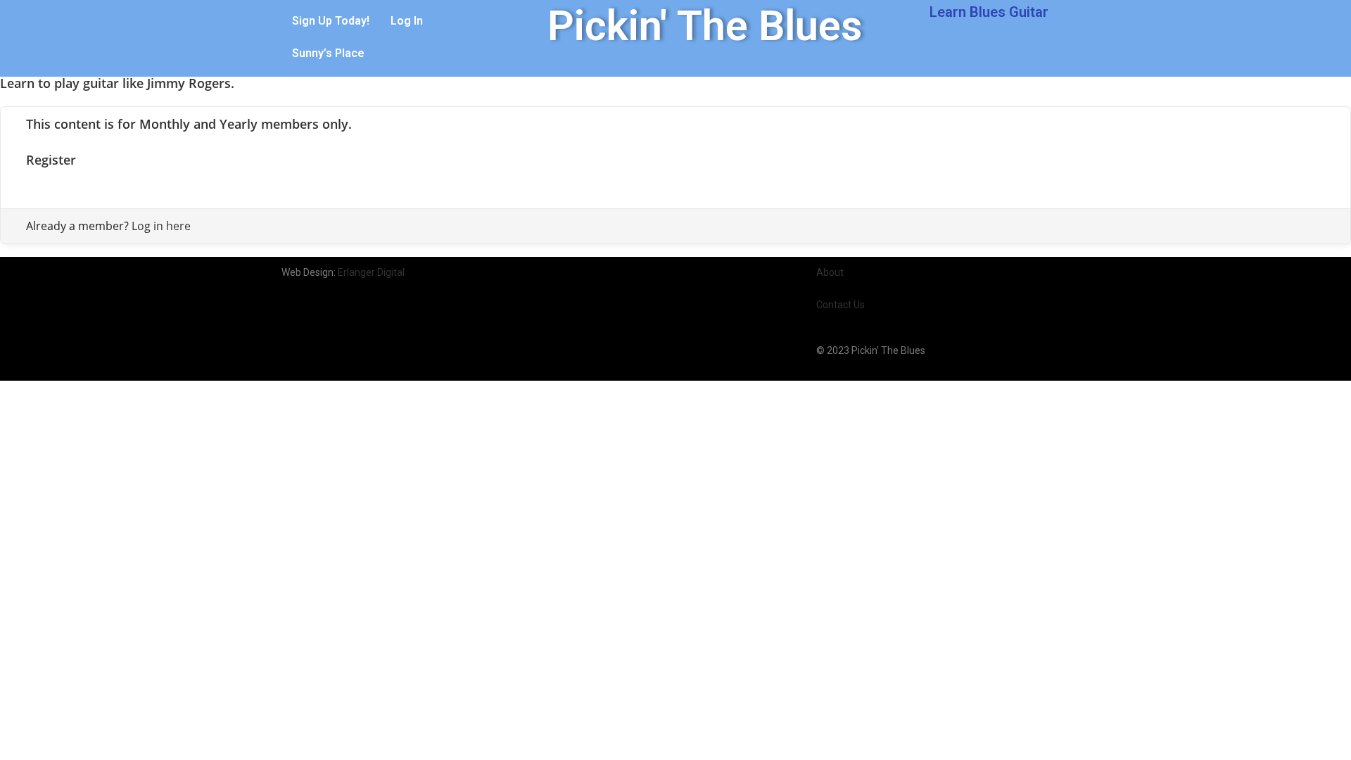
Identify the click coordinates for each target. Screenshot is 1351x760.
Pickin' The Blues (704, 25)
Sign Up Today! (330, 20)
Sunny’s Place (328, 53)
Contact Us (840, 304)
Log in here (161, 226)
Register (51, 159)
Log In (407, 20)
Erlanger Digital (371, 272)
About (830, 272)
